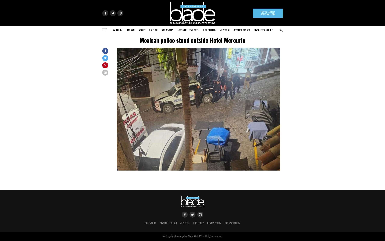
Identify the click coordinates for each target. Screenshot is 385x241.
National (131, 30)
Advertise (224, 30)
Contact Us (150, 223)
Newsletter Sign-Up (263, 30)
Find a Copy (198, 223)
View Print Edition (168, 223)
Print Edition (209, 30)
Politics (153, 30)
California (117, 30)
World (142, 30)
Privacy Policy (214, 223)
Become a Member (242, 30)
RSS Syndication (232, 223)
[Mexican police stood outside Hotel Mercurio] (198, 169)
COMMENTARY (167, 30)
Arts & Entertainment (187, 30)
